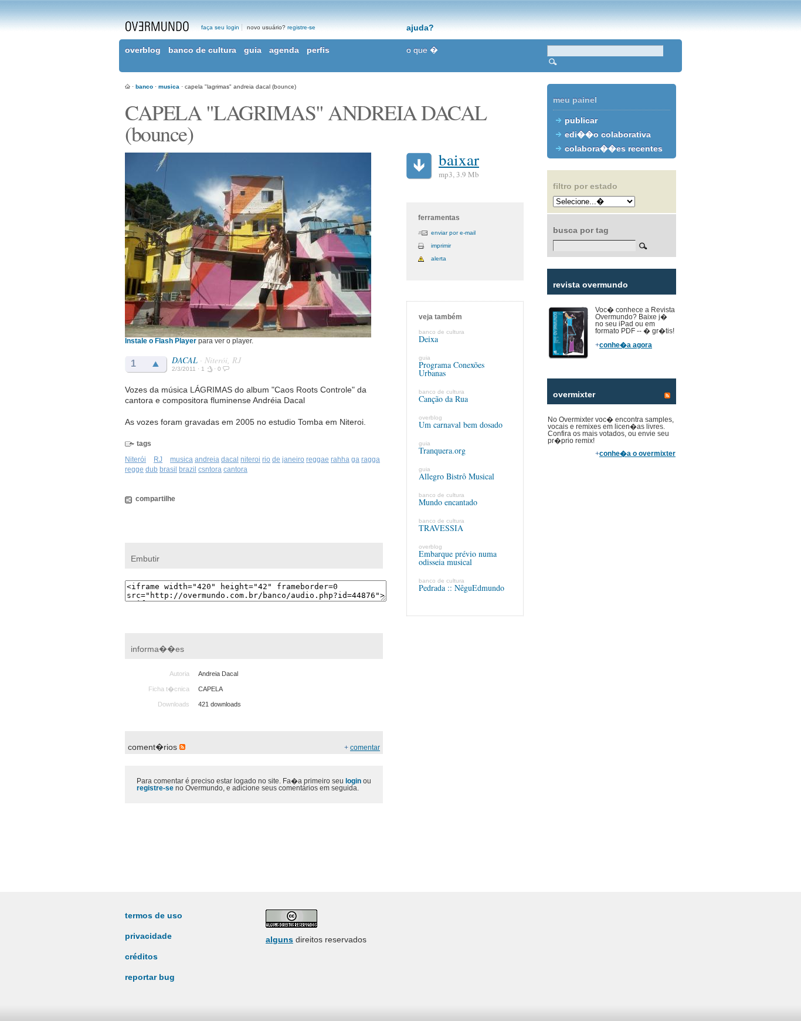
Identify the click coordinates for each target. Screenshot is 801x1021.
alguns (279, 939)
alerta (438, 258)
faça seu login (220, 27)
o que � (422, 50)
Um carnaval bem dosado (461, 424)
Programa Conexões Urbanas (451, 368)
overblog (143, 50)
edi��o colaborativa (608, 134)
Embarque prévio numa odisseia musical (458, 557)
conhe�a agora (625, 345)
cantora (235, 469)
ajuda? (420, 27)
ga (355, 459)
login (353, 781)
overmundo (157, 26)
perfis (318, 50)
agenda (284, 50)
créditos (141, 956)
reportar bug (150, 977)
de (276, 459)
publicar (581, 120)
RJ (158, 459)
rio (266, 459)
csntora (210, 469)
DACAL (185, 360)
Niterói (135, 459)
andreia (207, 459)
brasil (168, 469)
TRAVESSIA (441, 527)
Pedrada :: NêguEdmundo (461, 587)
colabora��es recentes (614, 148)
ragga (370, 459)
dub (151, 469)
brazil (187, 469)
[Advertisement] (612, 669)
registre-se (301, 27)
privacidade (148, 936)
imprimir (441, 245)
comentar (365, 747)
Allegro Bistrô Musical (456, 476)
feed (667, 395)
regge (134, 469)
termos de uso (153, 915)
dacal (230, 459)
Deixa (428, 338)
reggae (317, 459)
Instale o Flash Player (160, 341)
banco (144, 86)
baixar (459, 159)
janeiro (293, 459)
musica (168, 86)
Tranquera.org (442, 450)
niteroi (250, 459)
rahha (340, 459)
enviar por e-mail (453, 232)
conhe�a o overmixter (637, 453)
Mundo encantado (448, 502)
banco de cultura (202, 50)
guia (253, 50)
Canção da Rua (443, 398)
